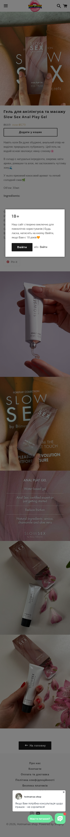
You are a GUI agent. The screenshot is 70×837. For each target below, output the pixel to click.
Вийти (43, 247)
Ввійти (22, 247)
